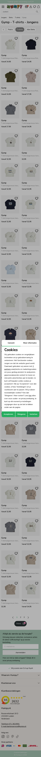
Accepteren (8, 414)
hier (30, 395)
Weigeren (21, 414)
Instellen (33, 414)
